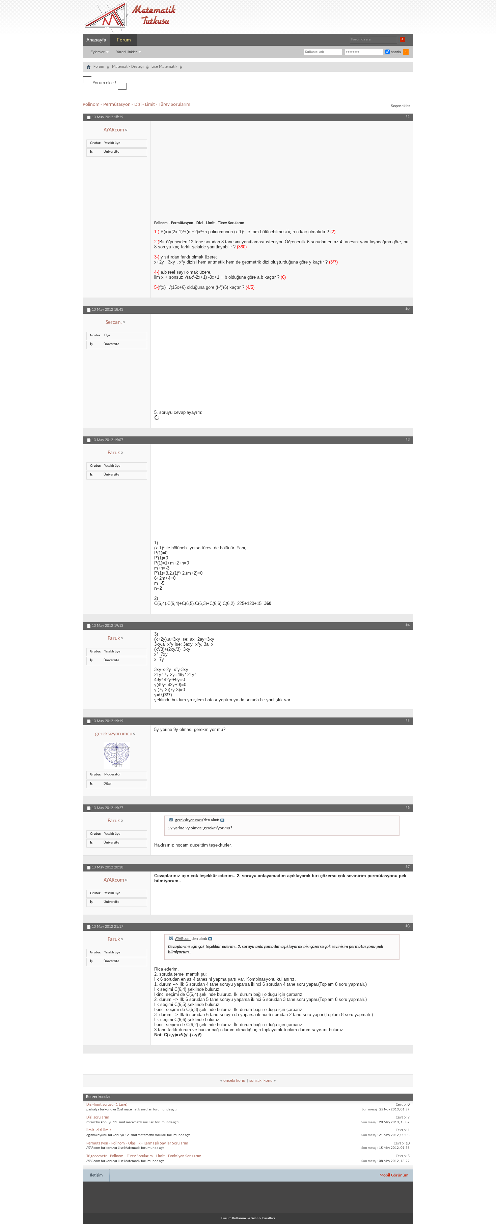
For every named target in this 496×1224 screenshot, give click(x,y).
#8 (408, 926)
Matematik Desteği (128, 67)
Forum (124, 39)
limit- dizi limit (98, 1130)
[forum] (89, 68)
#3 (408, 440)
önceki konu (234, 1080)
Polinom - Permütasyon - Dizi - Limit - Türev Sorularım (136, 104)
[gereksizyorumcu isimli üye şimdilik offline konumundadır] (117, 768)
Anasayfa (96, 39)
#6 (408, 808)
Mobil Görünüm (394, 1175)
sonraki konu (261, 1080)
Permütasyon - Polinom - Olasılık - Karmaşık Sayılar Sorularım (137, 1143)
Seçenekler (400, 106)
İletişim (96, 1175)
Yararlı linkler (126, 52)
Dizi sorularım (97, 1117)
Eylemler (97, 52)
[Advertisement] (282, 168)
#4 (408, 625)
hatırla (395, 52)
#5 (408, 721)
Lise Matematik (164, 67)
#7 (408, 867)
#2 (408, 309)
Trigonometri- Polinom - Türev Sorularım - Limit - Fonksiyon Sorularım (143, 1156)
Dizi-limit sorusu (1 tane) (107, 1105)
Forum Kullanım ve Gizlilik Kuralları (248, 1218)
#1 (408, 117)
